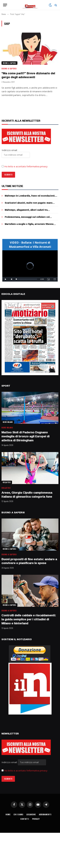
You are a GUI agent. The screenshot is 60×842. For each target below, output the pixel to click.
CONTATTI (24, 819)
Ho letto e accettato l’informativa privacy (26, 166)
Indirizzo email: (10, 762)
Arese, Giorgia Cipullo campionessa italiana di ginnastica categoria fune (27, 494)
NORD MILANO (8, 422)
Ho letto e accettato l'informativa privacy (25, 770)
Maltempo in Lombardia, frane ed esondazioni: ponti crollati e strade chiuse (30, 197)
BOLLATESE (7, 482)
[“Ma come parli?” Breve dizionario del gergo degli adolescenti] (30, 49)
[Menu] (5, 5)
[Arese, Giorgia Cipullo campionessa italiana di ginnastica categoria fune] (30, 468)
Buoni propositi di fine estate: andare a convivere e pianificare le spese (29, 561)
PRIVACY (36, 819)
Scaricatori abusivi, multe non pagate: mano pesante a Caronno (28, 204)
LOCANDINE (31, 814)
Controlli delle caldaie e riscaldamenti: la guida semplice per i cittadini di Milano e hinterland (29, 619)
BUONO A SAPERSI (9, 63)
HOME (8, 814)
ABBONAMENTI (45, 814)
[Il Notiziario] (30, 5)
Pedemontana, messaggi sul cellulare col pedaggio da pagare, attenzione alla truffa (27, 218)
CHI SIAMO (18, 814)
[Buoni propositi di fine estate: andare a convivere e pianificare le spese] (30, 534)
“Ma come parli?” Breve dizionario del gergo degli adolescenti (28, 75)
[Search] (55, 5)
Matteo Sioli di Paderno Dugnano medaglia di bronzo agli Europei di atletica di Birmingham (26, 436)
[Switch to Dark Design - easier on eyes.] (50, 5)
